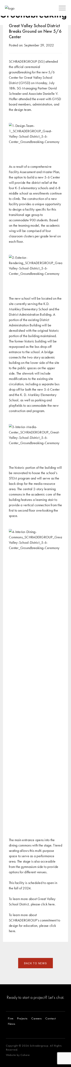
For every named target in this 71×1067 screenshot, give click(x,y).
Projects (22, 1018)
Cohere (25, 1055)
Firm (10, 1018)
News (11, 1024)
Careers (36, 1018)
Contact (50, 1018)
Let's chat (56, 997)
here (51, 904)
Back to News (35, 963)
